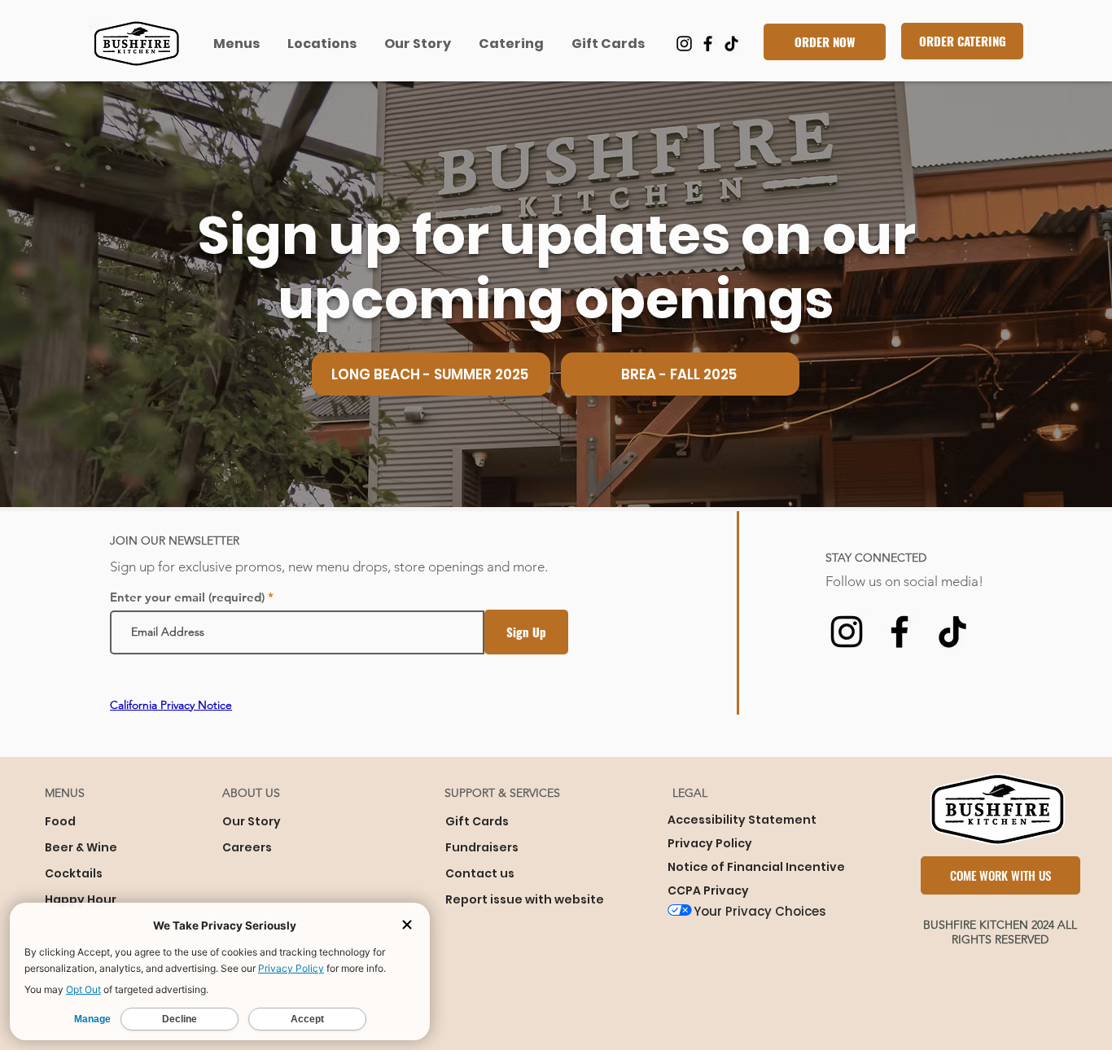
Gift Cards (477, 821)
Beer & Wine (81, 847)
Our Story (251, 821)
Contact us (479, 873)
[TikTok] (731, 43)
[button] (238, 44)
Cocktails (74, 873)
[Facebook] (708, 43)
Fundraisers (482, 847)
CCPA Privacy (708, 890)
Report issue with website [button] (524, 899)
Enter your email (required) (187, 597)
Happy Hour (80, 899)
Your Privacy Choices (760, 911)
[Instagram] (684, 43)
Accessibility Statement (742, 820)
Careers (247, 847)
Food (60, 821)
